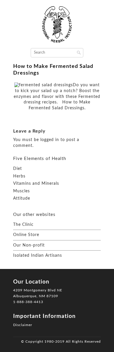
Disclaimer (22, 325)
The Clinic (23, 225)
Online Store (26, 235)
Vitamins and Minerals (36, 184)
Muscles (21, 191)
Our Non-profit (29, 245)
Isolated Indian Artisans (37, 256)
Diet (17, 169)
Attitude (21, 198)
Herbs (19, 176)
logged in (49, 140)
